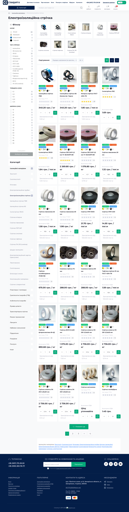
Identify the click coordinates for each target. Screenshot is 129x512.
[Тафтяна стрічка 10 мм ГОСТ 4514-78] (110, 252)
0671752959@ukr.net (73, 487)
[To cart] (55, 113)
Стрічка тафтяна (16, 239)
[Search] (81, 8)
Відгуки (72, 2)
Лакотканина (15, 263)
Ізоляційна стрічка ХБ (18, 206)
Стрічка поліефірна (109, 389)
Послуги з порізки (62, 2)
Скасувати (21, 151)
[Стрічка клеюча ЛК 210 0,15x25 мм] (68, 373)
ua (121, 2)
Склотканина (15, 268)
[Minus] (41, 112)
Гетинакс (13, 185)
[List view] (112, 60)
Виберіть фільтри (21, 154)
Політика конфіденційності (16, 490)
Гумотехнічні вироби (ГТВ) (20, 295)
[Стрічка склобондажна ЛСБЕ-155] (47, 252)
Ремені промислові (17, 317)
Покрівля (13, 339)
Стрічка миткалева (88, 387)
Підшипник (14, 333)
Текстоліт (13, 174)
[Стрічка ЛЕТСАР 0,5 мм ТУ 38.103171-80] (89, 133)
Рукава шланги (15, 306)
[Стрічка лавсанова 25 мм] (47, 195)
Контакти (79, 2)
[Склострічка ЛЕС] (110, 75)
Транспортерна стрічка (19, 312)
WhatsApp (110, 487)
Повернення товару (14, 495)
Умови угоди (12, 488)
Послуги (13, 344)
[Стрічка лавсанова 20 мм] (110, 133)
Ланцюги (13, 322)
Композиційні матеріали (19, 279)
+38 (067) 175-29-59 (16, 463)
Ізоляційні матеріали (18, 13)
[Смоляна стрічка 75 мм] (68, 252)
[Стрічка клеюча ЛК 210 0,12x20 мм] (89, 313)
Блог (52, 2)
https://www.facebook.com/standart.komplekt (106, 464)
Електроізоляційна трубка (19, 190)
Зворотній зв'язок (13, 492)
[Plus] (49, 112)
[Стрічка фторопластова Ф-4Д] (47, 313)
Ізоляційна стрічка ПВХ (18, 201)
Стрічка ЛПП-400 (108, 212)
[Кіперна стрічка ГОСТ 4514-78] (89, 75)
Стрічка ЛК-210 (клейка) (18, 244)
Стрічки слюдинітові (17, 284)
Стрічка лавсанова (17, 223)
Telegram (109, 481)
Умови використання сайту (63, 468)
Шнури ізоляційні (16, 250)
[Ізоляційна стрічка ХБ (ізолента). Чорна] (68, 75)
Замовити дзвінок (109, 2)
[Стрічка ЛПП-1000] (89, 195)
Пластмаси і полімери (18, 290)
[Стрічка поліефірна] (110, 373)
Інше (12, 349)
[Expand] (32, 168)
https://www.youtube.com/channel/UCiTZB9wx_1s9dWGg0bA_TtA (121, 464)
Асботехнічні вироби (18, 301)
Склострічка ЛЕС (108, 91)
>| (90, 434)
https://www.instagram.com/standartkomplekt (111, 464)
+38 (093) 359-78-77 (16, 466)
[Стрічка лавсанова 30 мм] (68, 195)
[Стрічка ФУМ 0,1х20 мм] (68, 313)
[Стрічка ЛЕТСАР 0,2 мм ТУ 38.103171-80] (68, 133)
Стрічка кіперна (16, 217)
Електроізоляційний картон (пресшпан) (20, 256)
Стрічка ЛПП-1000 (88, 212)
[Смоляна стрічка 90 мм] (89, 252)
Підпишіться (78, 464)
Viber (108, 484)
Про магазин (45, 2)
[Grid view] (107, 60)
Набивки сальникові (17, 328)
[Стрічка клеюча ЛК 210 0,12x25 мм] (110, 313)
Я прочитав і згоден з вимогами (66, 468)
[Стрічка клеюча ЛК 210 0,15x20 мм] (47, 373)
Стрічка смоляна (16, 233)
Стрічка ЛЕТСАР (16, 228)
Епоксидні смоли (16, 274)
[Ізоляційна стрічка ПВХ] (47, 75)
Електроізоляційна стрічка (20, 195)
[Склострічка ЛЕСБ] (47, 133)
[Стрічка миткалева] (89, 373)
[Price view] (117, 60)
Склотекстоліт (15, 179)
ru (124, 2)
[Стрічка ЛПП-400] (110, 195)
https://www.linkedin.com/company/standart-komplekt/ (116, 464)
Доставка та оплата (33, 2)
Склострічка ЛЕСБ (16, 212)
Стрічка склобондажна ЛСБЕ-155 (44, 273)
